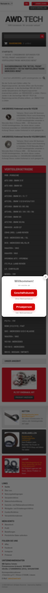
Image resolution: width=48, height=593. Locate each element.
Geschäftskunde (24, 292)
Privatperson (24, 307)
